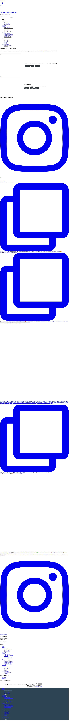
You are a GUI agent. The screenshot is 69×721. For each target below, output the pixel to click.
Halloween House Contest (8, 34)
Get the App (37, 65)
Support (32, 65)
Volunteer (6, 46)
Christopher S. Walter (38, 686)
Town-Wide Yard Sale (7, 37)
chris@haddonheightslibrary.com (44, 51)
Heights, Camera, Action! (8, 35)
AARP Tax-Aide (7, 27)
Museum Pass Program (8, 699)
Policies (5, 42)
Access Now (27, 65)
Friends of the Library (7, 45)
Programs (3, 26)
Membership (4, 25)
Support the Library (5, 44)
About (3, 710)
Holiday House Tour (7, 36)
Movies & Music (7, 23)
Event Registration (7, 33)
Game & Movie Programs (8, 28)
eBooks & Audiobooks (8, 21)
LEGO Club (6, 656)
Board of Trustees (7, 39)
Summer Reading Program (8, 31)
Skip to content (2, 0)
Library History (6, 40)
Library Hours (6, 41)
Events (3, 32)
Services (5, 43)
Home (3, 19)
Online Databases (7, 24)
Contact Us (4, 665)
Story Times (6, 30)
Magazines (6, 22)
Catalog (3, 647)
